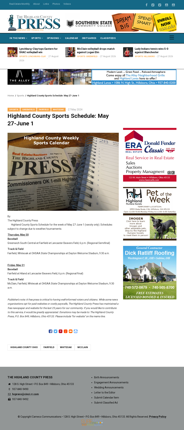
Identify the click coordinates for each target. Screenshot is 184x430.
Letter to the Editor (104, 392)
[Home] (34, 22)
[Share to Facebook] (50, 331)
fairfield (48, 347)
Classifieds (108, 38)
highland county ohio (24, 347)
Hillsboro (149, 56)
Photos (56, 4)
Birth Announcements (106, 377)
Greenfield (92, 56)
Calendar (71, 38)
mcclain (82, 347)
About (36, 4)
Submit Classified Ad (106, 402)
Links (46, 4)
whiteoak (66, 347)
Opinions (53, 38)
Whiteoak (58, 109)
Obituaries (89, 38)
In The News (18, 38)
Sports (36, 38)
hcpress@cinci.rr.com (25, 394)
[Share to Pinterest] (60, 331)
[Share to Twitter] (55, 331)
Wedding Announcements (109, 387)
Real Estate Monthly (19, 4)
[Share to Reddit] (65, 331)
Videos (67, 4)
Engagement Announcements (111, 382)
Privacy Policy (157, 416)
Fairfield (44, 109)
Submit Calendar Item (106, 397)
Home (11, 95)
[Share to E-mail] (70, 331)
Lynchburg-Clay (37, 56)
